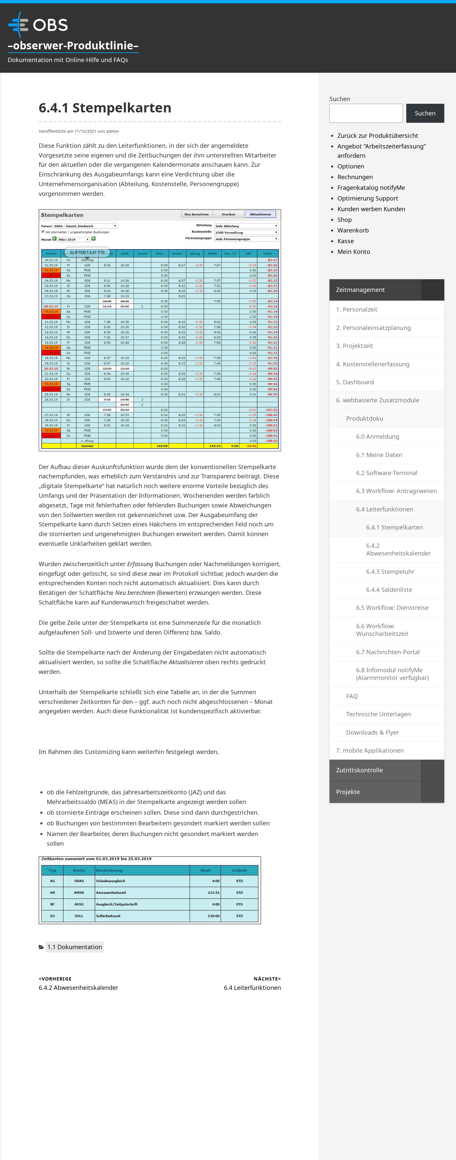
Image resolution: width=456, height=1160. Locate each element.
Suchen (339, 99)
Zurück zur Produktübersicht (377, 135)
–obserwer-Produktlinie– (73, 45)
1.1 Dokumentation (74, 947)
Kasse (345, 241)
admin (112, 131)
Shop (344, 220)
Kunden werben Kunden (371, 209)
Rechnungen (355, 177)
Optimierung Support (367, 198)
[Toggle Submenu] (432, 289)
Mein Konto (353, 252)
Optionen (350, 166)
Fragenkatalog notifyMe (371, 187)
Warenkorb (353, 230)
